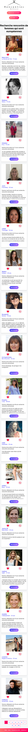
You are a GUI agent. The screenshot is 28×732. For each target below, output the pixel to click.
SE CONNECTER (14, 17)
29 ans (8, 487)
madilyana (5, 699)
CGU (9, 730)
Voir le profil (14, 73)
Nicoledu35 (5, 314)
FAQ (6, 730)
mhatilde (4, 614)
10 (18, 725)
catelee (4, 228)
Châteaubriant (6, 615)
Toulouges (5, 230)
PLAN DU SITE (16, 730)
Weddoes (4, 100)
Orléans (4, 273)
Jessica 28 (5, 528)
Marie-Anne (5, 57)
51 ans (8, 101)
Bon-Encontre (6, 358)
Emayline (4, 400)
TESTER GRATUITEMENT (14, 12)
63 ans (11, 187)
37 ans (8, 573)
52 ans (13, 358)
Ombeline (4, 143)
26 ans (9, 273)
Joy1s (3, 186)
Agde (3, 573)
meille (3, 443)
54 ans (11, 230)
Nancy (3, 101)
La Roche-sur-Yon (7, 59)
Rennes (4, 316)
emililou (4, 485)
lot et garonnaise (6, 357)
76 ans (9, 316)
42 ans (11, 530)
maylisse (4, 571)
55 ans (10, 444)
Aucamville (5, 701)
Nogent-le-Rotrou (7, 658)
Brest (3, 487)
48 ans (8, 401)
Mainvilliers (5, 530)
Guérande (4, 444)
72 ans (15, 59)
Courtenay (5, 187)
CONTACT (24, 730)
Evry (3, 144)
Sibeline (4, 271)
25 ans (13, 615)
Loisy (3, 401)
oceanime (4, 657)
